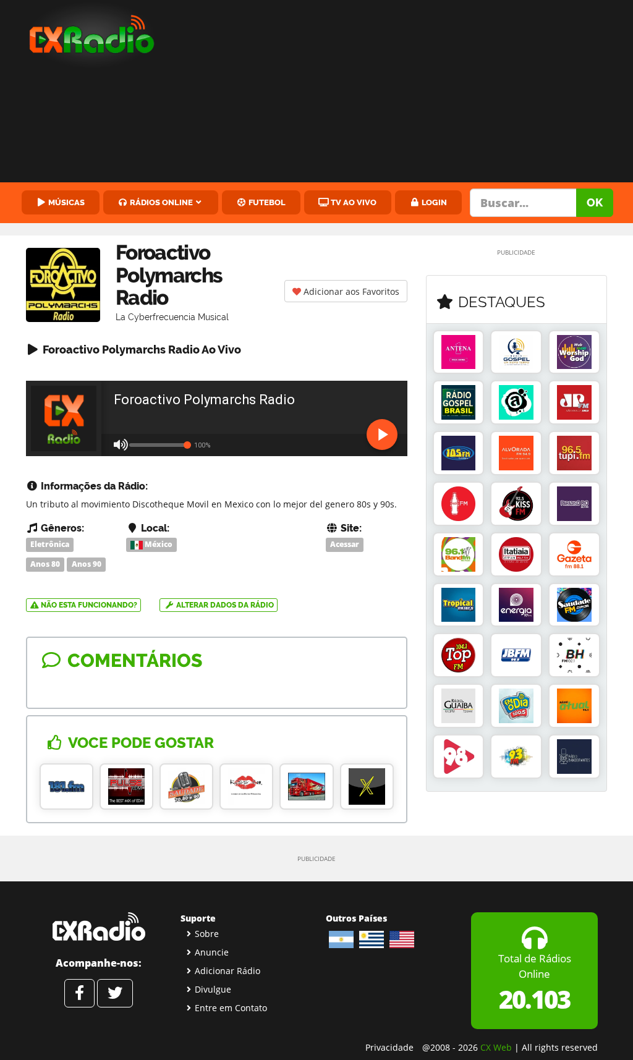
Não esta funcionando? (88, 605)
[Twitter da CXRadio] (115, 993)
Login (433, 202)
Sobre (207, 933)
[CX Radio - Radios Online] (98, 926)
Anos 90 (86, 564)
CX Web (496, 1047)
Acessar (344, 544)
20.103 (534, 999)
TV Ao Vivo (352, 202)
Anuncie (212, 952)
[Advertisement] (404, 92)
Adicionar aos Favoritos (350, 291)
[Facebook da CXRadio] (79, 993)
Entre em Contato (231, 1008)
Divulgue (213, 989)
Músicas (65, 202)
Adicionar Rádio (227, 971)
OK (595, 202)
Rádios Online (160, 202)
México (157, 544)
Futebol (266, 202)
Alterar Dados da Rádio (224, 605)
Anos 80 (45, 564)
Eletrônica (49, 544)
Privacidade (389, 1047)
